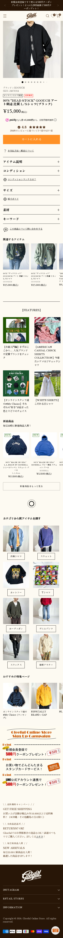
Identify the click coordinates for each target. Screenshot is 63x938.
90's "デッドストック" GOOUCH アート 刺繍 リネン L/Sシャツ (16, 276)
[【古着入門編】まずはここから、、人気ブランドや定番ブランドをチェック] (16, 330)
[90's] (16, 256)
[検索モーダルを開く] (47, 15)
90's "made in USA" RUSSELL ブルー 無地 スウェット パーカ (44, 464)
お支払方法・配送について (21, 151)
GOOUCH (19, 88)
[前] (5, 5)
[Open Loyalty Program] (55, 930)
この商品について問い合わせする (26, 229)
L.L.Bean (16, 473)
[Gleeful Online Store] (32, 16)
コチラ (39, 836)
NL (60, 712)
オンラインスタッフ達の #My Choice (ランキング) (15, 715)
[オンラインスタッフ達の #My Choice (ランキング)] (16, 696)
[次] (58, 5)
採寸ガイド (13, 199)
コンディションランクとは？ (22, 179)
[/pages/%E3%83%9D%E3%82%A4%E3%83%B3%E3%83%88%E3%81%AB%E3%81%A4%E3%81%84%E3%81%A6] (31, 758)
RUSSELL (44, 471)
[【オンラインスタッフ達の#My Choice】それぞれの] (16, 383)
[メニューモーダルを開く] (4, 15)
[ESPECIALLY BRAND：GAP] (44, 696)
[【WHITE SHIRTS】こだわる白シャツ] (47, 383)
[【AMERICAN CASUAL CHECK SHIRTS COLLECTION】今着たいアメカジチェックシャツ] (47, 330)
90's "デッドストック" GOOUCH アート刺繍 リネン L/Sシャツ (43, 276)
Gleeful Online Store (34, 919)
